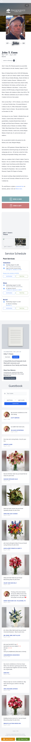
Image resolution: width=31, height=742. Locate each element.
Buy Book (15, 357)
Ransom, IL (9, 305)
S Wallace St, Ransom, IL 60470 (14, 290)
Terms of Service (19, 735)
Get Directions (9, 276)
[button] (15, 461)
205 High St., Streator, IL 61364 (14, 269)
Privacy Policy (11, 735)
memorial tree (20, 186)
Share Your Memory (10, 378)
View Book (7, 357)
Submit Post (15, 403)
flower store (19, 189)
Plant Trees (22, 276)
